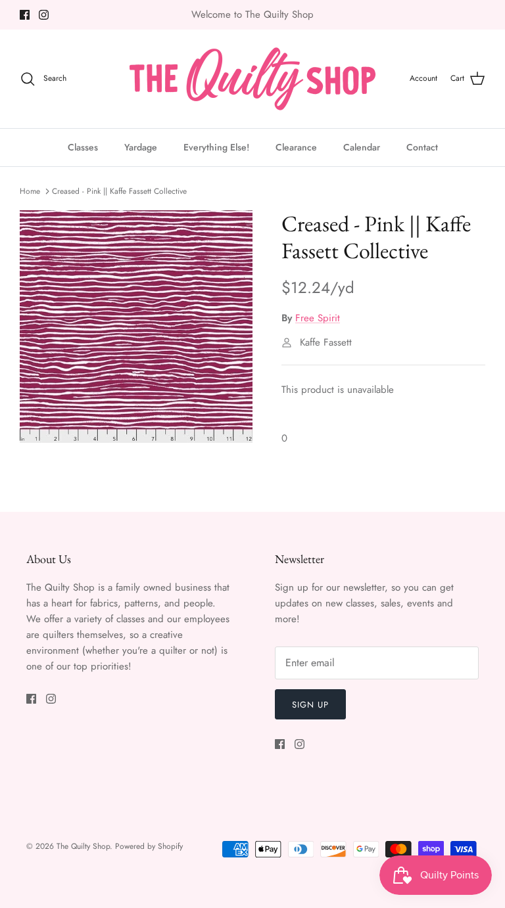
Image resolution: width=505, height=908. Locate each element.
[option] (136, 326)
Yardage (140, 147)
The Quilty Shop (83, 846)
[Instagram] (44, 15)
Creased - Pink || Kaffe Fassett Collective (119, 191)
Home (30, 191)
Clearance (296, 147)
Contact (422, 147)
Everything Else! (216, 147)
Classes (83, 147)
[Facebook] (25, 15)
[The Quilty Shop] (252, 79)
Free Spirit (317, 318)
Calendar (361, 147)
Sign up (310, 704)
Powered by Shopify (149, 846)
